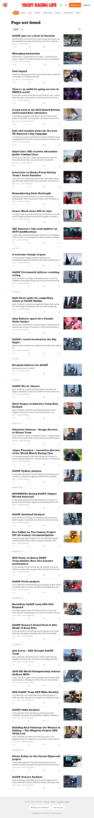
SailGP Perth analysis (26, 581)
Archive (58, 13)
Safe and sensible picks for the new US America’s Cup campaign (34, 132)
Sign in (87, 5)
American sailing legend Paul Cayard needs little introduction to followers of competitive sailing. (36, 75)
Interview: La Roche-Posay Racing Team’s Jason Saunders (34, 174)
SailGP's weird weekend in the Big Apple (34, 341)
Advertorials (47, 13)
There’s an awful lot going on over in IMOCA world (35, 91)
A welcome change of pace (29, 254)
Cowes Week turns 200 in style (32, 211)
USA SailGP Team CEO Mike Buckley (35, 692)
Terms (53, 802)
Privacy (46, 802)
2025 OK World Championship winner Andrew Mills (36, 673)
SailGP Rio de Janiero (26, 386)
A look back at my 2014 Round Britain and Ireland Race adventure (36, 111)
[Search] (60, 5)
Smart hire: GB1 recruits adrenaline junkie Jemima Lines (35, 153)
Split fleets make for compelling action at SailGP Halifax (32, 299)
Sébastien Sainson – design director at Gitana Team (35, 431)
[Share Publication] (66, 5)
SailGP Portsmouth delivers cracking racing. (35, 274)
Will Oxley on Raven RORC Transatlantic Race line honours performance (32, 560)
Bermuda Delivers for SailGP (23, 368)
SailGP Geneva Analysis (27, 776)
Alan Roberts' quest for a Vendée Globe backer (32, 320)
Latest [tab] (16, 29)
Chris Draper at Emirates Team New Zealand (35, 405)
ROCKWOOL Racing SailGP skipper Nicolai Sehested (34, 495)
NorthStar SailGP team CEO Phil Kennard (33, 606)
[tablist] (18, 29)
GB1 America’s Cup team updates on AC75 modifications (34, 230)
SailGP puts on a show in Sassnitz (33, 35)
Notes (23, 13)
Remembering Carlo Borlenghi (31, 193)
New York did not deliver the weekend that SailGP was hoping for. (36, 346)
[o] (72, 76)
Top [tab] (22, 29)
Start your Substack (41, 807)
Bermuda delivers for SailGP (30, 365)
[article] (47, 41)
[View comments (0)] (29, 47)
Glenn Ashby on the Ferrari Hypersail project (36, 758)
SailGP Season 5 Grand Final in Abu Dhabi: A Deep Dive (34, 626)
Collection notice (63, 802)
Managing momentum (26, 53)
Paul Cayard (19, 71)
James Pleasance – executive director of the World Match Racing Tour (36, 452)
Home (16, 13)
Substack (35, 813)
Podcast (37, 13)
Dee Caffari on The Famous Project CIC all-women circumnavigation (34, 534)
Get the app (58, 807)
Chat (30, 13)
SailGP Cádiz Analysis (26, 709)
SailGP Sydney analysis (27, 470)
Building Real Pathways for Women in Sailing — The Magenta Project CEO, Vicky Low (36, 730)
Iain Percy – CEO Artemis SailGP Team (32, 652)
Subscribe (75, 5)
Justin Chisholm (24, 44)
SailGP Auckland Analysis (28, 514)
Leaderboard (68, 13)
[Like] (13, 165)
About (78, 13)
